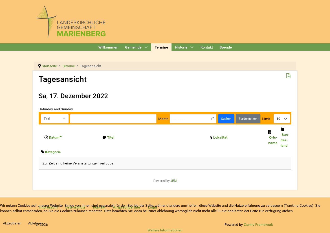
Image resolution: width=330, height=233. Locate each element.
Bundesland (285, 140)
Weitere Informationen (165, 230)
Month (163, 119)
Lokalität (220, 137)
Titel (110, 137)
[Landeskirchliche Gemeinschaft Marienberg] (71, 21)
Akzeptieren (12, 223)
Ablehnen (35, 223)
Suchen (226, 118)
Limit (266, 119)
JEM (173, 181)
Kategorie (53, 152)
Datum (54, 137)
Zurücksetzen (248, 118)
